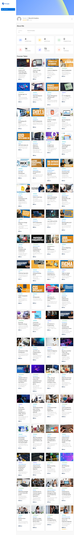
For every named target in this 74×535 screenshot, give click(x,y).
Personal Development (51, 490)
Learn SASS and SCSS (52, 221)
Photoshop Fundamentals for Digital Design (37, 249)
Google (48, 143)
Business (19, 376)
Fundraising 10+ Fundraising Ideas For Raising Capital (66, 493)
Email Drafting (35, 170)
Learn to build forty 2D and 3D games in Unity (66, 409)
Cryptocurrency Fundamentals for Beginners (37, 467)
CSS (19, 221)
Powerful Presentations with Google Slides (22, 198)
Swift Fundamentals (37, 121)
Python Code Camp (37, 197)
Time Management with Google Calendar (66, 147)
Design (19, 119)
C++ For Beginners (66, 95)
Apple (48, 295)
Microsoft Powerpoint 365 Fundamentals (22, 249)
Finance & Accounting (22, 436)
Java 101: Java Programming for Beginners (37, 352)
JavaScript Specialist (23, 273)
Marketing (20, 490)
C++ (62, 94)
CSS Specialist (36, 297)
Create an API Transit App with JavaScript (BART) (22, 72)
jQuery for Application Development (36, 147)
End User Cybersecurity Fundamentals (65, 299)
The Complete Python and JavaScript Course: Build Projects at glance (37, 381)
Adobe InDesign (36, 271)
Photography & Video (66, 170)
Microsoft (49, 94)
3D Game (63, 376)
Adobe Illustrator (50, 271)
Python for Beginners (52, 350)
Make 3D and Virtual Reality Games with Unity (66, 379)
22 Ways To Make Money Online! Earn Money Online (37, 520)
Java (63, 246)
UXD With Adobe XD (23, 145)
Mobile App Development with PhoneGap (66, 198)
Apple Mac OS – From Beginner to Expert (51, 299)
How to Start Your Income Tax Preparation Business (67, 520)
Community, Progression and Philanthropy (36, 324)
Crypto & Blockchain (65, 436)
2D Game (63, 406)
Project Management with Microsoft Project (52, 97)
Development (35, 94)
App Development (65, 195)
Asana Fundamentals (66, 70)
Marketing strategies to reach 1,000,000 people (23, 493)
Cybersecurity (64, 295)
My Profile (6, 9)
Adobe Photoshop (36, 246)
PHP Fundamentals (37, 222)
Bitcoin (48, 464)
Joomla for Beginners (52, 70)
